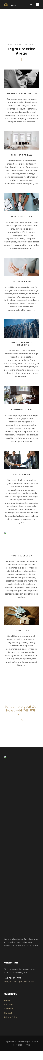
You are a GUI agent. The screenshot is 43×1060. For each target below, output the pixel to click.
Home (7, 1000)
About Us (8, 1004)
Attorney (8, 1008)
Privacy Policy (10, 1017)
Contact (8, 1013)
